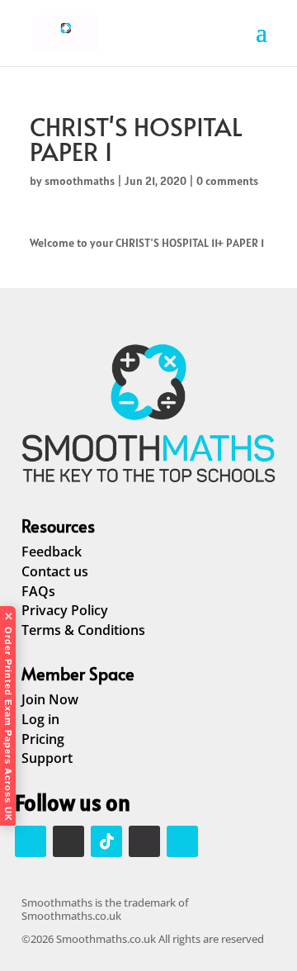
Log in (40, 719)
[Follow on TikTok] (106, 841)
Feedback (51, 551)
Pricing (42, 739)
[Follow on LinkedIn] (144, 841)
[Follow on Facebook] (68, 841)
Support (47, 758)
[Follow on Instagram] (30, 841)
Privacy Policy (64, 610)
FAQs (38, 591)
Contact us (54, 571)
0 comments (227, 180)
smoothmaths (80, 180)
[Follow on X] (182, 841)
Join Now (49, 699)
